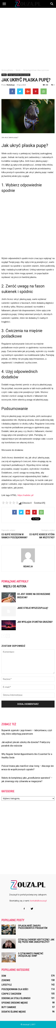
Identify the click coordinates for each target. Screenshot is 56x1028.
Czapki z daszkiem (11, 993)
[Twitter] (32, 909)
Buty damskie (8, 1007)
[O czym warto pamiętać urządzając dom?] (8, 957)
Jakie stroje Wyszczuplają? (32, 608)
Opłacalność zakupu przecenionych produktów (32, 926)
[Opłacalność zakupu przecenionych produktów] (8, 930)
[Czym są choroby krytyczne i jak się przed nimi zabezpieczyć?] (8, 943)
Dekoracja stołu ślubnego (15, 998)
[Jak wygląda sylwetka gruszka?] (8, 625)
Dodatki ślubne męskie (13, 1011)
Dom (3, 975)
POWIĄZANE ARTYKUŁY (14, 581)
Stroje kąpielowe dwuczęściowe (18, 75)
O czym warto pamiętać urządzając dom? (30, 954)
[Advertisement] (28, 37)
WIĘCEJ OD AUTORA (14, 586)
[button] (52, 4)
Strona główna (7, 70)
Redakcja (11, 85)
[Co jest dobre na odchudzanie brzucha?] (8, 597)
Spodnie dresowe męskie (14, 1002)
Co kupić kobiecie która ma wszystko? (42, 536)
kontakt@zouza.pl (38, 900)
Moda (4, 75)
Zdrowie (5, 980)
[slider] (10, 502)
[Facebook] (24, 909)
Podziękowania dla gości (14, 989)
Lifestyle (6, 984)
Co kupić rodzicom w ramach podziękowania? (14, 536)
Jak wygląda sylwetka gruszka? (35, 622)
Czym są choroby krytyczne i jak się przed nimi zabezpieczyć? (36, 940)
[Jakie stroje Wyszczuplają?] (8, 611)
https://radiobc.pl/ (25, 495)
